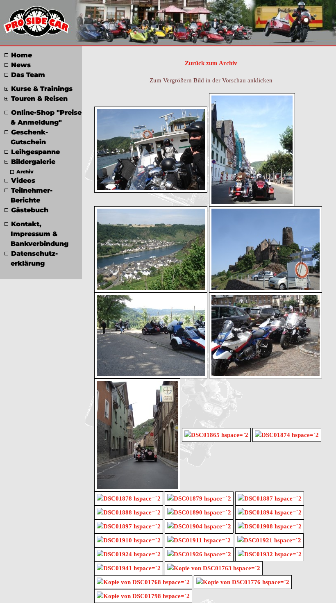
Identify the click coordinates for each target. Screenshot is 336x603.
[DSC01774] (150, 149)
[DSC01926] (199, 553)
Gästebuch (29, 210)
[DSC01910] (128, 539)
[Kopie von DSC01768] (143, 581)
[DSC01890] (199, 511)
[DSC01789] (150, 334)
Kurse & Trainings (42, 89)
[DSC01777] (252, 149)
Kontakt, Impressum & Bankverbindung (39, 234)
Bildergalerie (33, 162)
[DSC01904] (199, 525)
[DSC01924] (128, 553)
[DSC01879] (199, 497)
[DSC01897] (128, 525)
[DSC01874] (286, 434)
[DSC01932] (269, 553)
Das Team (28, 75)
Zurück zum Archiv (211, 63)
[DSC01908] (269, 525)
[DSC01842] (137, 434)
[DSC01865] (216, 434)
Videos (23, 180)
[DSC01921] (269, 539)
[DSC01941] (128, 567)
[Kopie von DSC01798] (143, 595)
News (21, 65)
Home (21, 55)
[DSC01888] (128, 511)
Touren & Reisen (39, 98)
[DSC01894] (269, 511)
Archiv (25, 171)
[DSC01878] (128, 497)
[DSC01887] (269, 497)
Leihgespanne (35, 152)
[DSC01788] (265, 248)
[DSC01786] (150, 248)
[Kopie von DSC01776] (243, 581)
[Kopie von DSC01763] (214, 567)
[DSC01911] (199, 539)
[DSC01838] (265, 334)
